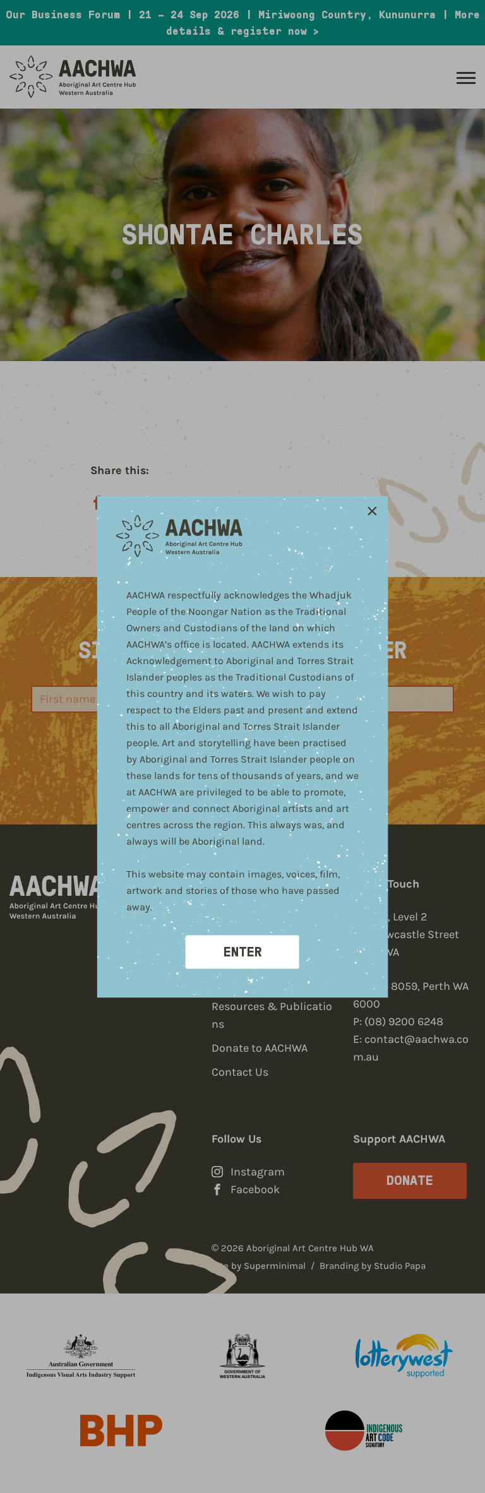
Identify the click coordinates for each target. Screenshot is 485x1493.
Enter (243, 951)
